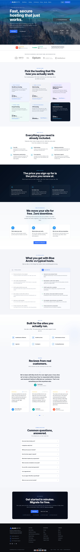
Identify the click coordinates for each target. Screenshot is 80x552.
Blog (44, 532)
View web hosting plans (36, 98)
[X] (14, 543)
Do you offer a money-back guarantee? (30, 467)
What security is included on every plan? (31, 462)
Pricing (41, 2)
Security (45, 2)
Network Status (46, 538)
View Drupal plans (15, 118)
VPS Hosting (31, 538)
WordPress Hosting (32, 532)
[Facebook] (10, 543)
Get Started (67, 2)
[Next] (43, 415)
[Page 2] (40, 415)
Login (62, 2)
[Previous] (37, 415)
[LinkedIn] (12, 543)
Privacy (54, 549)
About (59, 530)
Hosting (30, 2)
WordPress (24, 2)
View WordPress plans (16, 98)
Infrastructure (60, 536)
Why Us (49, 2)
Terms (58, 549)
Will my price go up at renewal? (29, 449)
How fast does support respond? (29, 454)
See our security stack (64, 295)
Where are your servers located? (29, 480)
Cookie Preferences (67, 549)
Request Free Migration (40, 242)
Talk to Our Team (44, 511)
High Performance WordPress (34, 534)
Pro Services (36, 2)
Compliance (60, 538)
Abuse (61, 549)
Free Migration (22, 31)
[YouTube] (16, 543)
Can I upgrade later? (26, 471)
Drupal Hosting (31, 536)
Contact (44, 534)
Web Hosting (31, 530)
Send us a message (49, 507)
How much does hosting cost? (28, 441)
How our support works (50, 283)
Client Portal (45, 536)
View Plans (13, 31)
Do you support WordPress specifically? (30, 475)
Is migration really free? (27, 445)
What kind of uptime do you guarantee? (30, 458)
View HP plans (61, 98)
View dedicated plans (57, 118)
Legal (51, 549)
